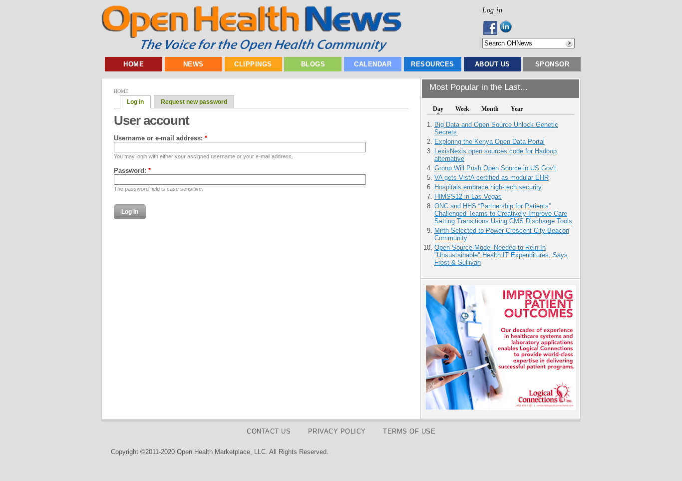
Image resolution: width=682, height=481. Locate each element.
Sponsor (552, 64)
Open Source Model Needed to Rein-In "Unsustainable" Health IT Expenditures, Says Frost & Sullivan (501, 255)
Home (133, 64)
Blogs (313, 64)
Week (462, 108)
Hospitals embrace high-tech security (488, 187)
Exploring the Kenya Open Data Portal (489, 141)
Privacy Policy (337, 431)
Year (517, 108)
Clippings (253, 64)
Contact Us (269, 431)
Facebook (491, 27)
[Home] (251, 49)
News (193, 64)
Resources (432, 64)
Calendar (372, 64)
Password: (132, 170)
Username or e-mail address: (160, 138)
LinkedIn (508, 27)
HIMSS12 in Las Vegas (468, 196)
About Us (492, 64)
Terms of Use (409, 431)
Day (438, 108)
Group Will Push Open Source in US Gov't (495, 168)
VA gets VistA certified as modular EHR (491, 177)
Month (490, 108)
